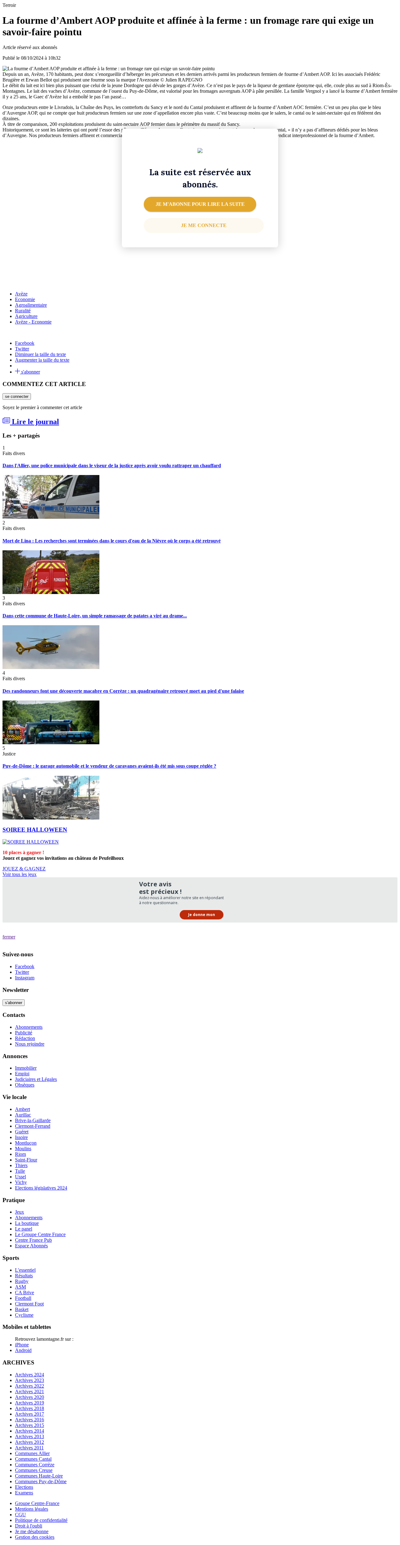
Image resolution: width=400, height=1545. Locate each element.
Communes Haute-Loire (39, 1475)
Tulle (20, 1171)
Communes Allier (32, 1453)
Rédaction (25, 1038)
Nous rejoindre (29, 1044)
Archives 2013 (29, 1436)
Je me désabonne (31, 1531)
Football (23, 1298)
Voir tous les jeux (19, 874)
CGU (20, 1514)
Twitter (22, 348)
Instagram (24, 977)
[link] (204, 225)
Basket (21, 1309)
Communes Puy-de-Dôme (41, 1481)
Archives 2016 (29, 1419)
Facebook (24, 343)
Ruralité (23, 310)
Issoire (21, 1137)
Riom (20, 1154)
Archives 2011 (29, 1447)
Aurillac (23, 1114)
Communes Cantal (33, 1459)
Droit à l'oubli (28, 1525)
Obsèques (24, 1084)
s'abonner (30, 371)
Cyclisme (24, 1315)
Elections (24, 1487)
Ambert (22, 1109)
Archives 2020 (29, 1397)
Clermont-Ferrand (32, 1126)
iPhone (22, 1344)
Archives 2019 (29, 1402)
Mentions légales (31, 1509)
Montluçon (26, 1143)
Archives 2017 (29, 1414)
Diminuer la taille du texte (40, 354)
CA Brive (24, 1292)
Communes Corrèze (34, 1464)
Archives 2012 (29, 1442)
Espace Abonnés (31, 1245)
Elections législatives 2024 (41, 1188)
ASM (20, 1287)
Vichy (21, 1182)
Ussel (20, 1176)
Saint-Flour (26, 1159)
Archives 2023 (29, 1380)
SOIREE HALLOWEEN (34, 829)
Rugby (21, 1281)
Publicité (23, 1032)
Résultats (24, 1275)
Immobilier (26, 1068)
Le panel (23, 1228)
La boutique (27, 1223)
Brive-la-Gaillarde (33, 1120)
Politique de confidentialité (41, 1520)
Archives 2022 (29, 1386)
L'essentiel (25, 1270)
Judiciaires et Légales (36, 1079)
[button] (200, 204)
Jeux (19, 1212)
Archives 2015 (29, 1425)
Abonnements (28, 1027)
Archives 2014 (29, 1431)
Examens (24, 1492)
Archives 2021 (29, 1391)
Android (23, 1350)
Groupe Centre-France (37, 1503)
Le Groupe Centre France (40, 1234)
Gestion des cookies (34, 1537)
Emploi (22, 1073)
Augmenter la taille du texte (42, 360)
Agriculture (26, 316)
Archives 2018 (29, 1408)
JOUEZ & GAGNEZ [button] (24, 868)
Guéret (21, 1131)
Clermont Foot (29, 1303)
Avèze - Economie (33, 321)
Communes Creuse (33, 1470)
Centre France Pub (33, 1240)
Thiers (21, 1165)
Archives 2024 (29, 1374)
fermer (8, 936)
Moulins (23, 1148)
